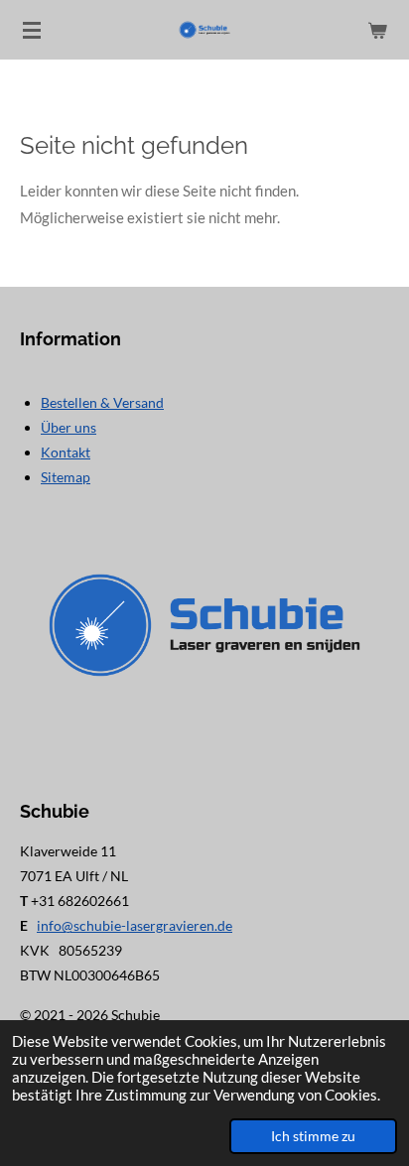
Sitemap (65, 476)
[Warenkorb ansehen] (377, 30)
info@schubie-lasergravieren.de (134, 925)
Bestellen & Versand (102, 402)
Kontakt (65, 452)
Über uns (68, 427)
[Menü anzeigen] (32, 30)
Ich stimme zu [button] (313, 1136)
